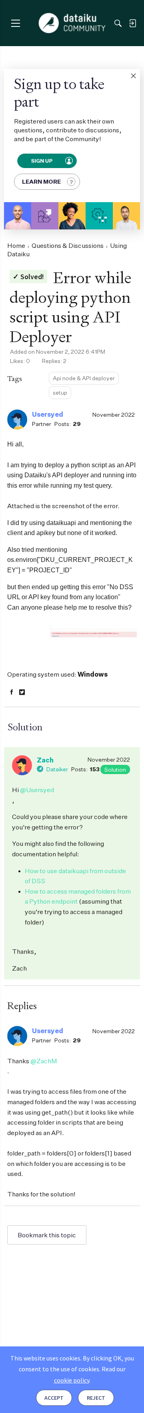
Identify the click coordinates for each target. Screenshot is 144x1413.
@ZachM (43, 1061)
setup (60, 392)
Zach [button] (45, 760)
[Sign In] (132, 23)
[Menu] (15, 23)
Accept (54, 1397)
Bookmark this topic (47, 1235)
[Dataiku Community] (72, 23)
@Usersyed (37, 790)
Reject (96, 1397)
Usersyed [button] (47, 414)
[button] (133, 76)
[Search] (118, 23)
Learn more (41, 181)
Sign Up (41, 161)
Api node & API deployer (84, 378)
